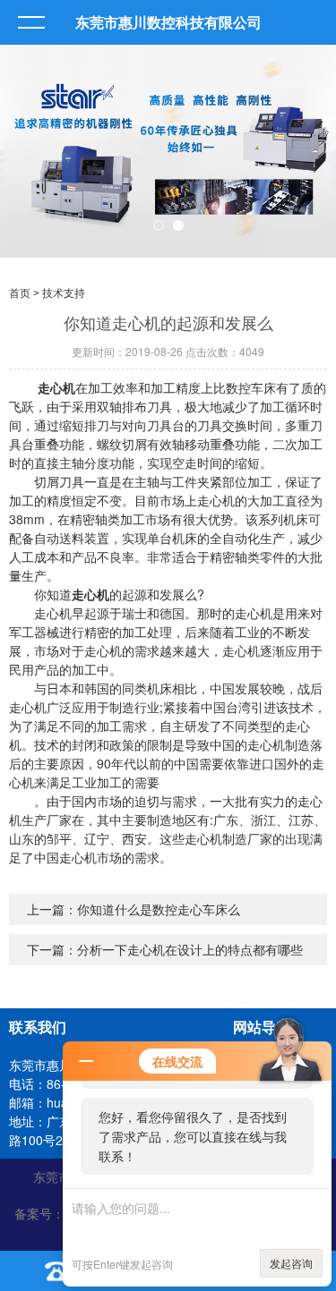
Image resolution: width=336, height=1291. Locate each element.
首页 (19, 293)
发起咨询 (291, 1262)
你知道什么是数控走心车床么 (158, 909)
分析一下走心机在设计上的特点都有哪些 (190, 949)
